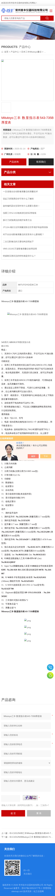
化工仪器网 (38, 891)
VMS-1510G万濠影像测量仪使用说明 (20, 249)
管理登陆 (47, 888)
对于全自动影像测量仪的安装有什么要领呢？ (23, 234)
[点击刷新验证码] (30, 797)
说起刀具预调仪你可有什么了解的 (18, 198)
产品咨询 (14, 162)
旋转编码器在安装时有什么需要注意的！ (21, 206)
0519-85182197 (50, 667)
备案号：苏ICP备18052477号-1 (27, 888)
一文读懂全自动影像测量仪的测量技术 (20, 191)
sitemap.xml (17, 891)
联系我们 (41, 162)
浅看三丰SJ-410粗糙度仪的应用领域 (19, 213)
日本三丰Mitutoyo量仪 (31, 52)
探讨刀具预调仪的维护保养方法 (17, 220)
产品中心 (15, 52)
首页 (6, 52)
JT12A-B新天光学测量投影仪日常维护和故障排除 (25, 227)
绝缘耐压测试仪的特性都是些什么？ (19, 256)
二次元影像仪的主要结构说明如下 (18, 241)
